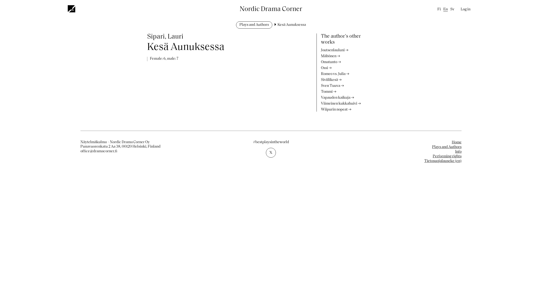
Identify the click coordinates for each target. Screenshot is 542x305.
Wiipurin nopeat (334, 110)
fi (439, 9)
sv (452, 9)
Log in (465, 9)
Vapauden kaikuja (335, 98)
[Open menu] (72, 9)
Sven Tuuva (330, 86)
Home (457, 142)
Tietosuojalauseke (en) (443, 161)
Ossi (324, 68)
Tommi (327, 92)
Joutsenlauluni (333, 50)
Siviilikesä (329, 80)
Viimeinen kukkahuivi (339, 104)
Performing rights (447, 156)
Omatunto (329, 62)
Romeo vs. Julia (333, 74)
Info (458, 152)
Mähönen (328, 56)
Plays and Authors (254, 25)
